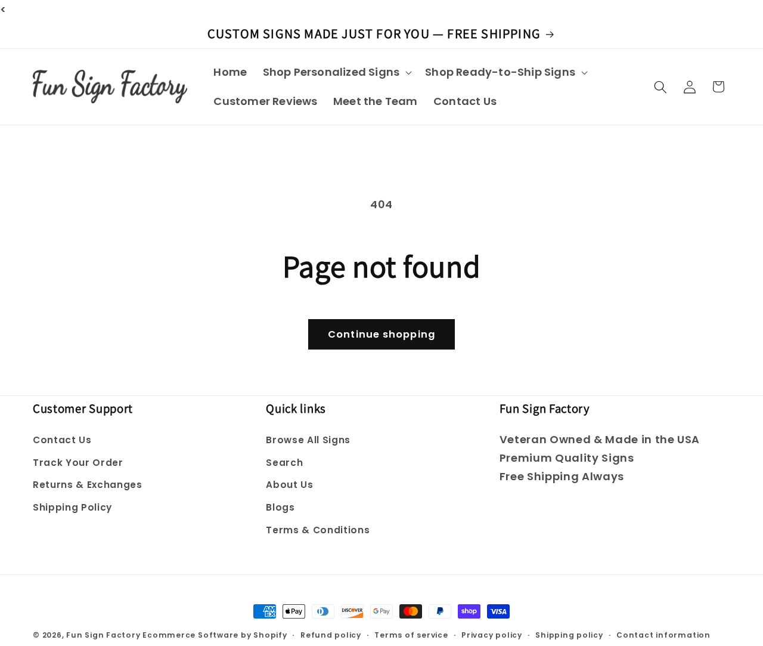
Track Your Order (78, 462)
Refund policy (330, 635)
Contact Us (62, 440)
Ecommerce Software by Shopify (214, 635)
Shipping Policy (72, 507)
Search (284, 462)
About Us (289, 484)
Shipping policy (569, 635)
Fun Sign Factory (103, 635)
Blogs (280, 507)
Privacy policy (491, 635)
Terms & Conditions (318, 530)
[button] (336, 71)
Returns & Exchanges (87, 484)
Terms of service (411, 635)
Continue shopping (381, 334)
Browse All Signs (308, 440)
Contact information (663, 635)
